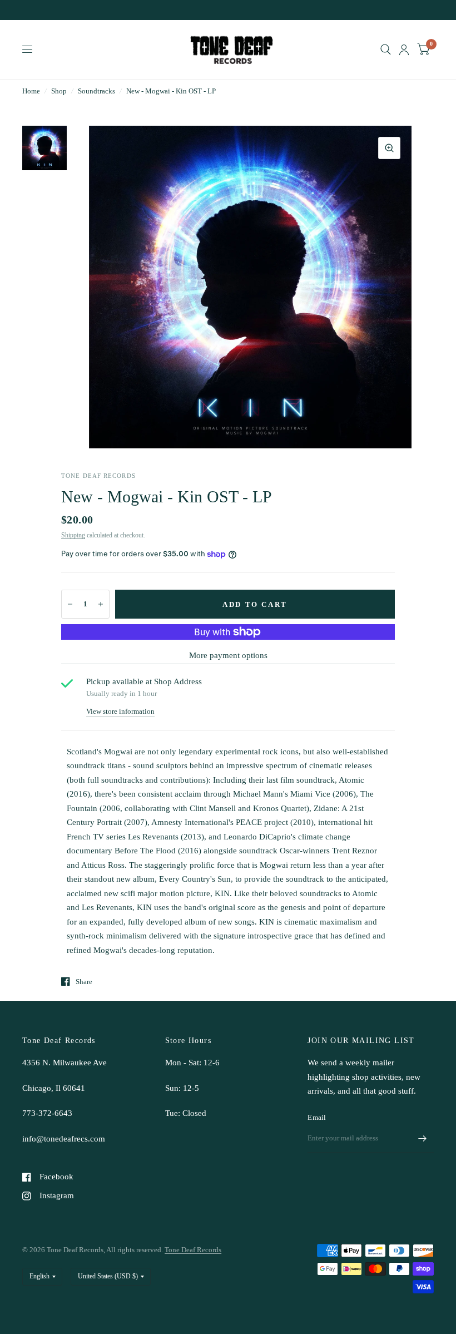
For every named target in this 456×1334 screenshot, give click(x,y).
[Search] (385, 49)
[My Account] (404, 49)
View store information (120, 711)
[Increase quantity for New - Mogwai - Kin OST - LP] (100, 604)
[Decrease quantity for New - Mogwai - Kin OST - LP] (70, 604)
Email (317, 1117)
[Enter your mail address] (423, 1138)
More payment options (228, 655)
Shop (59, 91)
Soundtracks (96, 91)
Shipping (73, 535)
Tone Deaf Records (193, 1250)
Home (31, 91)
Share (84, 981)
